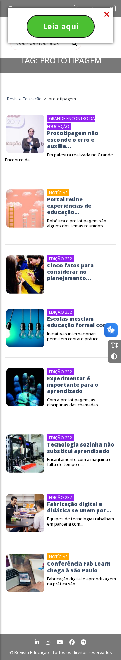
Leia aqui (60, 26)
